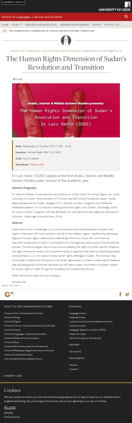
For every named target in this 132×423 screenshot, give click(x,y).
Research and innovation (41, 24)
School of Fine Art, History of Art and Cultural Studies (29, 325)
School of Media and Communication (21, 338)
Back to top (10, 285)
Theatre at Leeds (77, 334)
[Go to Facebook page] (120, 294)
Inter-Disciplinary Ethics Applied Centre (23, 358)
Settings (8, 412)
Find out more (12, 416)
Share (19, 79)
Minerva (73, 365)
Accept (10, 407)
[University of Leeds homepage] (114, 6)
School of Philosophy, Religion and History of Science (29, 350)
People (96, 24)
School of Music (11, 342)
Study (15, 24)
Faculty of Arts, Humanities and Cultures (23, 313)
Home (5, 24)
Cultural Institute (77, 325)
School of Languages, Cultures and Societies (32, 16)
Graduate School (77, 317)
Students (73, 369)
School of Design (12, 317)
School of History (12, 329)
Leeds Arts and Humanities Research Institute (91, 321)
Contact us (111, 24)
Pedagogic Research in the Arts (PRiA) (87, 329)
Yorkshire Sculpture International (85, 338)
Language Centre (77, 313)
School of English (12, 321)
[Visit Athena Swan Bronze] (10, 294)
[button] (126, 16)
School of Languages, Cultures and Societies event (45, 51)
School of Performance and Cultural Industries (26, 346)
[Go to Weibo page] (127, 294)
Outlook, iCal (36, 164)
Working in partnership (74, 24)
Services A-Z (75, 351)
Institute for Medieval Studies (18, 354)
